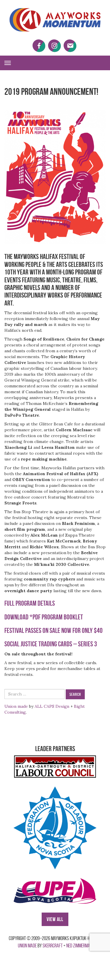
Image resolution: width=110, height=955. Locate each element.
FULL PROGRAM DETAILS (29, 603)
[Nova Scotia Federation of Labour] (55, 828)
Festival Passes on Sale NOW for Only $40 (53, 630)
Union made (16, 706)
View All (55, 919)
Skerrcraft (52, 946)
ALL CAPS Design (52, 706)
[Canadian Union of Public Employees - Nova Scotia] (54, 891)
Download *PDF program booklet (43, 617)
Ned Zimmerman (79, 946)
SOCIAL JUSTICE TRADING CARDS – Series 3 (50, 644)
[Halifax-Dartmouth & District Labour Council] (54, 767)
